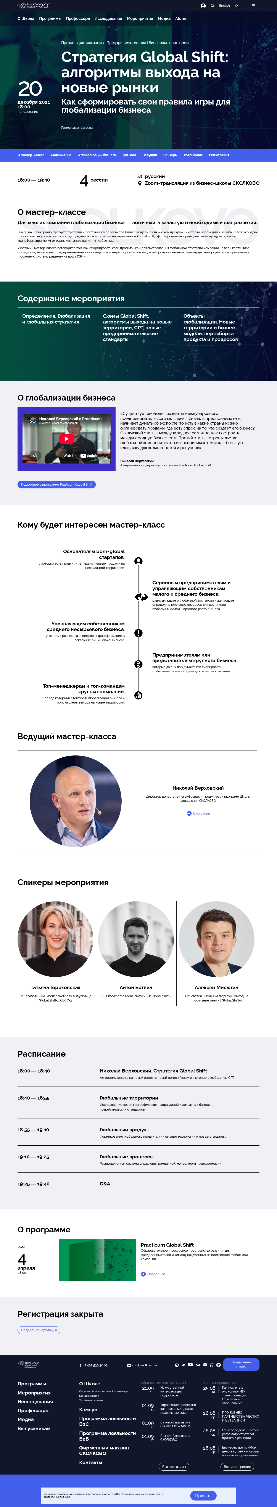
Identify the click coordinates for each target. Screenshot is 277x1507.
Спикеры (170, 155)
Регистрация (219, 155)
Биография (201, 813)
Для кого (129, 155)
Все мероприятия (237, 1467)
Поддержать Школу (241, 1364)
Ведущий (150, 155)
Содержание (61, 155)
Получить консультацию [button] (39, 1330)
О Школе (26, 18)
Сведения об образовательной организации (103, 1391)
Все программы (174, 1467)
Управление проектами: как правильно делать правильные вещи (178, 1409)
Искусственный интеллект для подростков (172, 1391)
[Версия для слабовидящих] (236, 6)
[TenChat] (218, 1365)
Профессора (78, 18)
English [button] (224, 5)
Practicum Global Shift (167, 1245)
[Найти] (212, 6)
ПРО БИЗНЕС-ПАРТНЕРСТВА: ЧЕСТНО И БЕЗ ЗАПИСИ (240, 1416)
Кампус (88, 1409)
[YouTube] (190, 1365)
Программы (50, 18)
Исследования (108, 18)
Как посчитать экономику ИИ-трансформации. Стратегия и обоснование (234, 1395)
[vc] (211, 1365)
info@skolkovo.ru (144, 1365)
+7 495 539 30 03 (95, 1365)
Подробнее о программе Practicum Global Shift (56, 484)
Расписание (193, 155)
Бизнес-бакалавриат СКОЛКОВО (176, 1438)
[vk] (198, 1365)
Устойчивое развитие (91, 1400)
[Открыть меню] (253, 5)
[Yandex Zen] (205, 1365)
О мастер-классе (31, 155)
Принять (203, 1495)
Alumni (181, 18)
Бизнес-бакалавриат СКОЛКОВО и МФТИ (176, 1424)
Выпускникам (34, 1428)
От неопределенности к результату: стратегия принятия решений (240, 1434)
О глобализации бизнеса (97, 155)
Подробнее (156, 1274)
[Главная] (34, 6)
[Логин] (206, 5)
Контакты (90, 1462)
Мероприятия (140, 18)
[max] (177, 1365)
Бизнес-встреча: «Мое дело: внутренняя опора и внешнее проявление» (240, 1451)
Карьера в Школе (89, 1395)
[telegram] (183, 1365)
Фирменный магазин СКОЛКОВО (104, 1450)
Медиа (164, 18)
